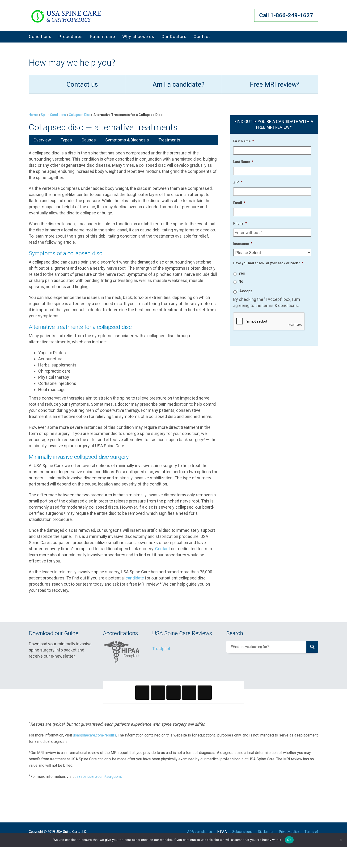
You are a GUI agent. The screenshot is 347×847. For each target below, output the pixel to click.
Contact (162, 548)
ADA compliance (199, 832)
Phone (240, 223)
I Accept (244, 291)
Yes (241, 273)
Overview (42, 139)
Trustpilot (161, 648)
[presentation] (269, 321)
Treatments (169, 139)
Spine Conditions (53, 115)
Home (33, 115)
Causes (88, 139)
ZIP (237, 182)
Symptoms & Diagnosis (127, 139)
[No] (341, 840)
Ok (289, 840)
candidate (135, 577)
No (240, 281)
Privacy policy (289, 832)
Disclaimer (266, 832)
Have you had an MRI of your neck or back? (268, 263)
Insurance (242, 244)
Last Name (243, 162)
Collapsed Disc (79, 115)
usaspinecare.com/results (94, 735)
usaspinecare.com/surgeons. (99, 776)
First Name (243, 141)
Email (239, 203)
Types (66, 139)
